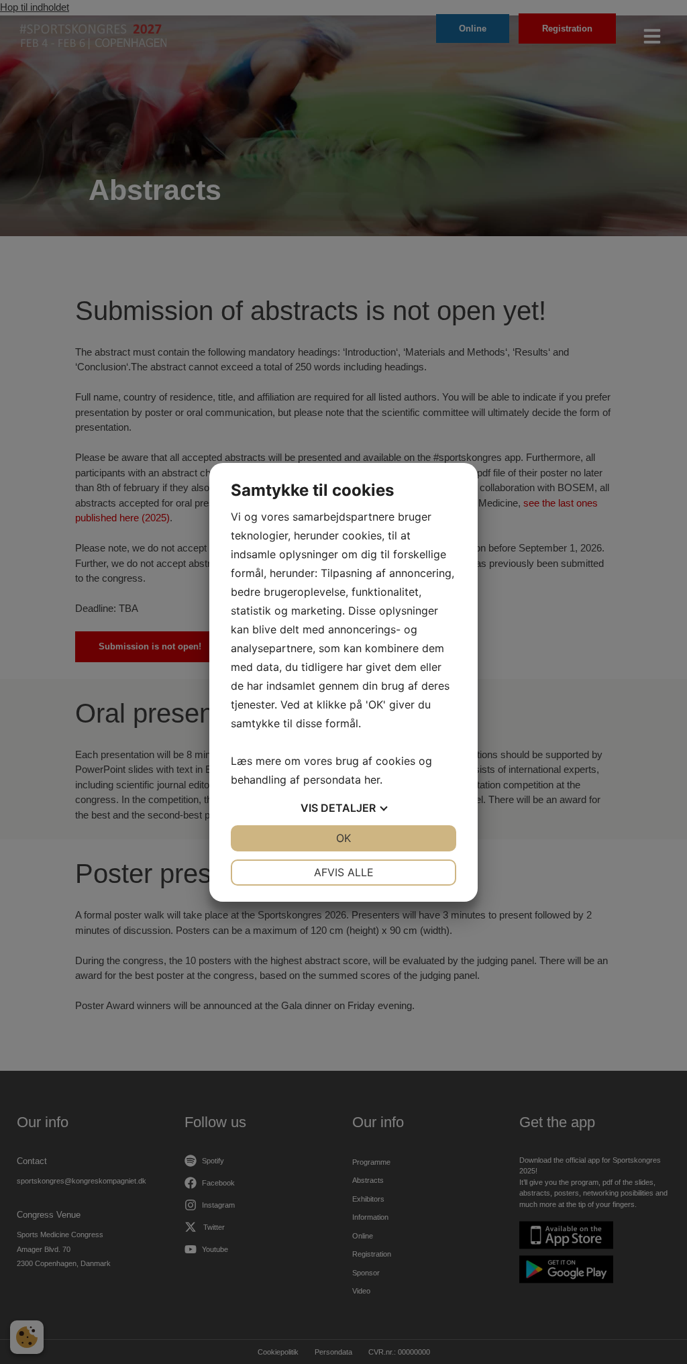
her (372, 779)
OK (343, 838)
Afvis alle (344, 872)
